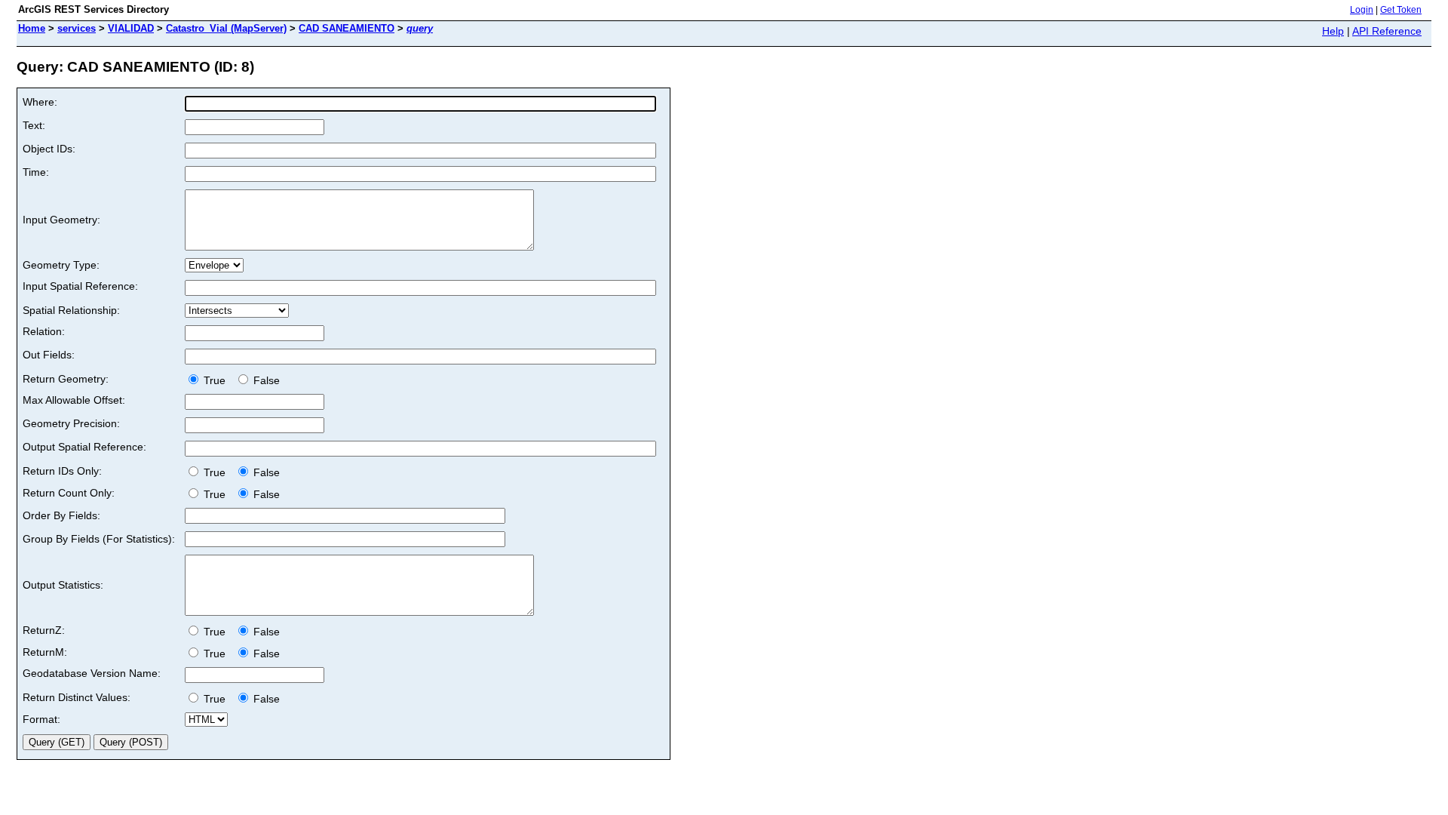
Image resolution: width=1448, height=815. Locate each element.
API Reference (1387, 31)
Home (31, 28)
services (76, 28)
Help (1333, 31)
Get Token (1401, 9)
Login (1361, 9)
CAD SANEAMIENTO (346, 28)
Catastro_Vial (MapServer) (226, 28)
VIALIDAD (131, 28)
